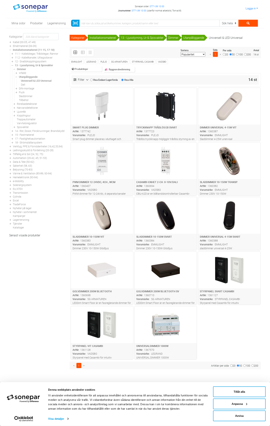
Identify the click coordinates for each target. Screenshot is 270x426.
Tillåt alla (239, 391)
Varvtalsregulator (27, 123)
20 (226, 54)
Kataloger (18, 227)
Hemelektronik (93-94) (25, 177)
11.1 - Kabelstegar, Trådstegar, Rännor (36, 53)
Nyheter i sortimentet (25, 212)
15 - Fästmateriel (24, 134)
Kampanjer (19, 216)
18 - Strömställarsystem (28, 142)
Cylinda (17, 196)
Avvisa (239, 415)
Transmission (20, 192)
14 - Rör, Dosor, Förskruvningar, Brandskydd (39, 131)
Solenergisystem (22, 185)
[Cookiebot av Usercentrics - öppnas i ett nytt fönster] (24, 419)
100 (240, 54)
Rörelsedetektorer (27, 104)
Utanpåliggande (28, 77)
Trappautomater (26, 119)
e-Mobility (18, 181)
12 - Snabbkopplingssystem (30, 61)
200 (248, 54)
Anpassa (237, 403)
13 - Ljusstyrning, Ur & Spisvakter (34, 65)
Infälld (22, 73)
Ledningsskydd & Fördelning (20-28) (33, 150)
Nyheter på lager (22, 208)
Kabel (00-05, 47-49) (24, 42)
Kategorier (15, 37)
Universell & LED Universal (36, 80)
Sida (215, 50)
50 (233, 54)
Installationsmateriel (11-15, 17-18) (34, 50)
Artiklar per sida (220, 365)
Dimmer (21, 69)
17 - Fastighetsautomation (30, 138)
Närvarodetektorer (27, 107)
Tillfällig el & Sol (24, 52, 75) (28, 154)
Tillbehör (24, 100)
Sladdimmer (26, 96)
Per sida (227, 50)
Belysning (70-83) (23, 169)
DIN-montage (26, 88)
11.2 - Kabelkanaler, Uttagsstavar (34, 57)
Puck (22, 92)
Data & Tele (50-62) (23, 162)
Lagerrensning (21, 219)
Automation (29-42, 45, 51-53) (30, 158)
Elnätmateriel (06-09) (25, 46)
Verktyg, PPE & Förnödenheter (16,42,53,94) (38, 146)
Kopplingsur (24, 115)
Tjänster (17, 223)
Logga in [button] (251, 8)
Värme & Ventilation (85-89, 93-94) (32, 173)
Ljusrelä (21, 111)
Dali (23, 84)
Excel (16, 200)
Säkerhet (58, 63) (22, 165)
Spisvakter (23, 127)
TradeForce (19, 204)
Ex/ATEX (18, 189)
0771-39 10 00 (157, 6)
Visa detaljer (56, 418)
